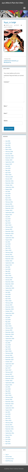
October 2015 (8, 405)
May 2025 (7, 170)
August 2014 (8, 435)
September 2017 (9, 363)
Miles (17, 25)
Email (5, 113)
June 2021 (8, 269)
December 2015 (9, 401)
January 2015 (8, 424)
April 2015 (8, 418)
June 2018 (8, 345)
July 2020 (7, 292)
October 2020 (8, 286)
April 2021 (8, 273)
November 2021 (9, 258)
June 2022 (8, 244)
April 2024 (8, 197)
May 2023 (7, 221)
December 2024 (9, 181)
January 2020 (8, 305)
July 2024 (7, 191)
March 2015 (8, 420)
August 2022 (8, 240)
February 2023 (9, 227)
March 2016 (8, 395)
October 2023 (8, 210)
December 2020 (9, 282)
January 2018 (8, 355)
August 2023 (8, 214)
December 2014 (9, 427)
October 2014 (8, 431)
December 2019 (9, 307)
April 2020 (8, 298)
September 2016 (9, 382)
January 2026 (8, 153)
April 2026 (8, 147)
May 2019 (7, 321)
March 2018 (8, 351)
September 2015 (9, 408)
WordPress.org (9, 460)
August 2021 (8, 265)
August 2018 (8, 340)
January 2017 (8, 374)
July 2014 (7, 437)
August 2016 (8, 384)
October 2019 (8, 311)
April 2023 (8, 223)
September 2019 (9, 313)
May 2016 (7, 391)
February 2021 (9, 277)
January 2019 (8, 330)
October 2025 (8, 160)
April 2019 (8, 324)
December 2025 (9, 155)
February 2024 (9, 202)
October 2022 (8, 235)
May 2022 (7, 246)
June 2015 (8, 414)
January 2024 (8, 204)
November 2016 (9, 378)
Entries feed (8, 456)
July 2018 (7, 342)
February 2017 (9, 372)
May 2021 (7, 271)
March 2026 (8, 149)
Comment (6, 82)
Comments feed (9, 458)
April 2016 (8, 393)
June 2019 (8, 319)
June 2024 (8, 193)
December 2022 (9, 231)
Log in (7, 454)
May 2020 (7, 296)
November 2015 (9, 403)
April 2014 (8, 443)
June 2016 (8, 389)
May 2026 (7, 145)
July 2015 (7, 412)
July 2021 (7, 267)
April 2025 (8, 172)
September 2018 (9, 338)
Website (5, 120)
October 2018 (8, 336)
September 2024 (9, 187)
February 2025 (9, 176)
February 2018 (9, 353)
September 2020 (9, 288)
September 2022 (9, 237)
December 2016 (9, 376)
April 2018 (8, 349)
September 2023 (9, 212)
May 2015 (7, 416)
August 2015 (8, 410)
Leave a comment (8, 27)
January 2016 (8, 399)
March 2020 (8, 300)
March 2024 (8, 200)
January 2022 (8, 254)
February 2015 (9, 422)
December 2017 (9, 357)
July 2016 (7, 387)
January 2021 (8, 279)
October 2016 (8, 380)
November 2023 (9, 208)
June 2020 (8, 294)
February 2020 (9, 303)
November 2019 (9, 309)
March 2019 (8, 326)
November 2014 (9, 429)
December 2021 (9, 256)
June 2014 (8, 439)
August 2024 (8, 189)
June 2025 (8, 168)
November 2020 (9, 284)
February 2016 (9, 397)
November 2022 (9, 233)
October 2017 (8, 361)
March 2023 (8, 225)
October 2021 (8, 261)
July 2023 (7, 216)
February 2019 (9, 328)
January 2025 (8, 179)
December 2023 (9, 206)
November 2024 (9, 183)
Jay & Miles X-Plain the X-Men (12, 3)
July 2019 (7, 317)
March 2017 (8, 370)
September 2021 (9, 263)
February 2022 (9, 252)
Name (5, 106)
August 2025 (8, 164)
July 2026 (7, 141)
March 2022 (8, 250)
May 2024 (7, 195)
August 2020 (8, 290)
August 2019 (8, 315)
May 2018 (7, 347)
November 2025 (9, 158)
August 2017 (8, 366)
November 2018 (9, 334)
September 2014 (9, 433)
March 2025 (8, 174)
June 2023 (8, 218)
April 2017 (8, 368)
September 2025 (9, 162)
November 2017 (9, 359)
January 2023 (8, 229)
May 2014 (7, 441)
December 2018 (9, 332)
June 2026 (8, 143)
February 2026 (9, 151)
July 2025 (7, 166)
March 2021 (8, 275)
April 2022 (8, 248)
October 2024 (8, 185)
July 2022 (7, 242)
